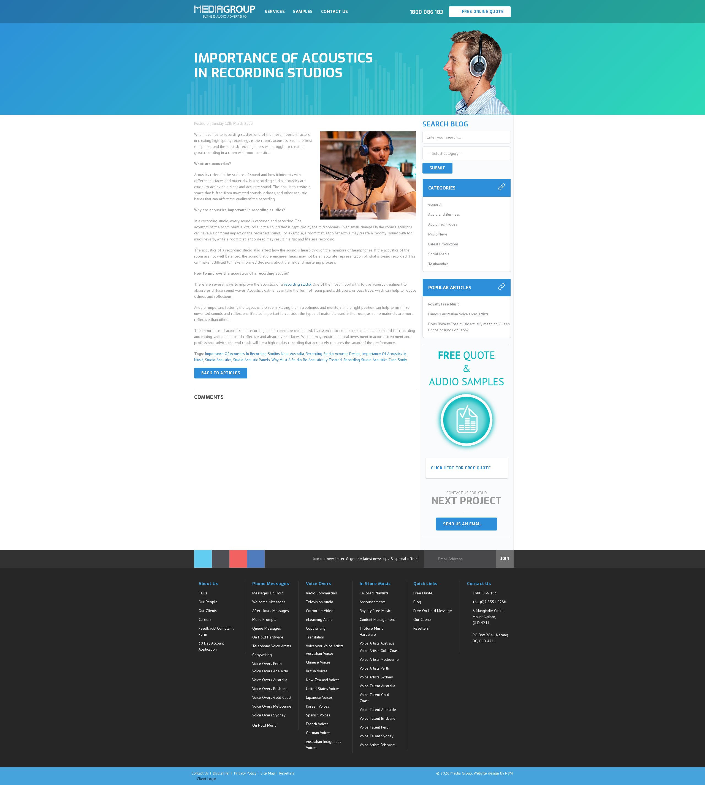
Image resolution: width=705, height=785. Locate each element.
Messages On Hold (268, 593)
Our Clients (208, 610)
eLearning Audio (319, 619)
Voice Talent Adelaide (378, 709)
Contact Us (334, 11)
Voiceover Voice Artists (324, 645)
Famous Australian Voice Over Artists (458, 314)
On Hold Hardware (267, 637)
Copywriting (262, 654)
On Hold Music (264, 725)
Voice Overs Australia (269, 679)
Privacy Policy (245, 773)
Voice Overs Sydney (269, 715)
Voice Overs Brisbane (270, 688)
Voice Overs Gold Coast (271, 697)
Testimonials (438, 263)
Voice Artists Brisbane (377, 744)
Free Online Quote (482, 11)
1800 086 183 (485, 593)
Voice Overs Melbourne (271, 706)
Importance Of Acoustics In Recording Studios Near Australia (254, 353)
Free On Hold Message (432, 610)
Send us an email (464, 524)
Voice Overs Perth (267, 663)
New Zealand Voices (323, 679)
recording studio (297, 284)
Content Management (377, 619)
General (434, 204)
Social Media (438, 253)
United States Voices (323, 688)
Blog (417, 601)
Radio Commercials (322, 593)
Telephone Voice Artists (271, 645)
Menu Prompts (264, 619)
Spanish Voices (318, 715)
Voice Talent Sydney (377, 735)
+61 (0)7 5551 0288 (489, 601)
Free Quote (422, 593)
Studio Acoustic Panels (251, 359)
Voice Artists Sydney (376, 677)
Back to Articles (220, 373)
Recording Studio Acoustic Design (333, 353)
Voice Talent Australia (377, 685)
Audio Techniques (442, 224)
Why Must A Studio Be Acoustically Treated (307, 359)
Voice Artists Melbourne (379, 659)
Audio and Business (444, 214)
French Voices (317, 723)
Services (275, 11)
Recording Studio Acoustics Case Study (375, 359)
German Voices (318, 732)
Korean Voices (317, 706)
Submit (437, 168)
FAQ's (203, 593)
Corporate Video (319, 610)
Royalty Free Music (443, 304)
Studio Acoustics (218, 359)
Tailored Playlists (374, 593)
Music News (438, 234)
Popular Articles (449, 287)
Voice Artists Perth (374, 668)
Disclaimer (221, 773)
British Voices (316, 670)
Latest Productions (443, 244)
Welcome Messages (268, 601)
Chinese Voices (318, 662)
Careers (205, 619)
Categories (441, 188)
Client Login (206, 779)
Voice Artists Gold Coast (379, 650)
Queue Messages (266, 628)
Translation (315, 637)
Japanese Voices (319, 697)
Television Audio (319, 601)
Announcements (373, 601)
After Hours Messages (270, 610)
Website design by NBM (493, 773)
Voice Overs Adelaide (270, 670)
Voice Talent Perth (375, 727)
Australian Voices (319, 653)
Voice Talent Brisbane (377, 718)
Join (504, 558)
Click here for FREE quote (461, 468)
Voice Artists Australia (377, 643)
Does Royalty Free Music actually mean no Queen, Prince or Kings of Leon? (469, 326)
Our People (208, 601)
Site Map (268, 773)
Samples (303, 11)
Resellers (421, 628)
